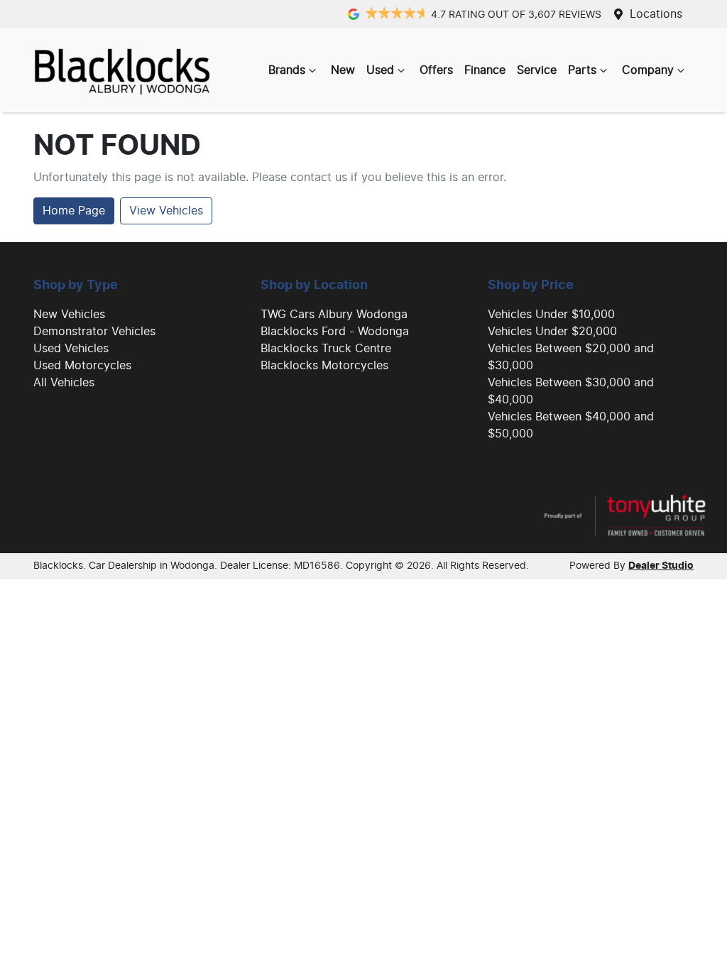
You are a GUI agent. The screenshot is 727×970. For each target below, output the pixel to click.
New (343, 70)
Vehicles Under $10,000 (551, 314)
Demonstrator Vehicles (94, 331)
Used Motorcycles (82, 365)
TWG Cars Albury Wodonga (334, 314)
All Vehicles (63, 382)
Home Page (74, 211)
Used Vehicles (71, 348)
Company (648, 70)
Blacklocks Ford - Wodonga (335, 331)
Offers (436, 70)
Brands (286, 70)
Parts (582, 70)
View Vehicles (166, 211)
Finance (484, 70)
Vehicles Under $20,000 (552, 331)
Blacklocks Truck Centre (326, 348)
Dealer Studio (661, 566)
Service (537, 70)
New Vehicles (69, 314)
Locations (656, 14)
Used (380, 70)
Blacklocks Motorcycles (324, 365)
